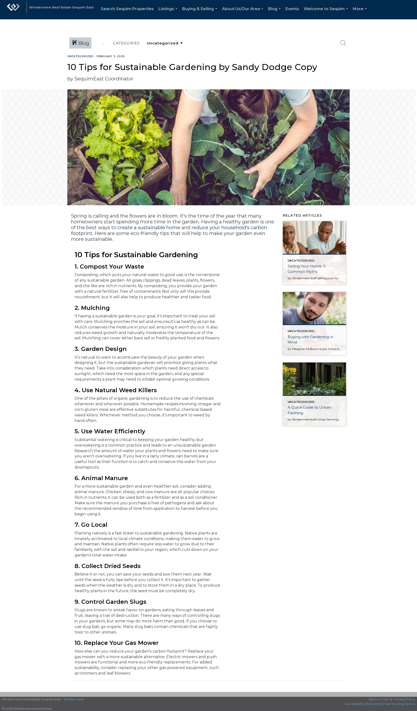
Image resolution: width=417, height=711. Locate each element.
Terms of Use (378, 699)
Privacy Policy (404, 699)
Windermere (73, 699)
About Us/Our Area (243, 13)
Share (409, 65)
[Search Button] (343, 43)
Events (292, 9)
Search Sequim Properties (127, 9)
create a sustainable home (149, 227)
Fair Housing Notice (399, 704)
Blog (275, 13)
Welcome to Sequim (327, 13)
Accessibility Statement (363, 704)
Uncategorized (80, 56)
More (361, 13)
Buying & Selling (200, 13)
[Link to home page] (13, 9)
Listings (169, 13)
